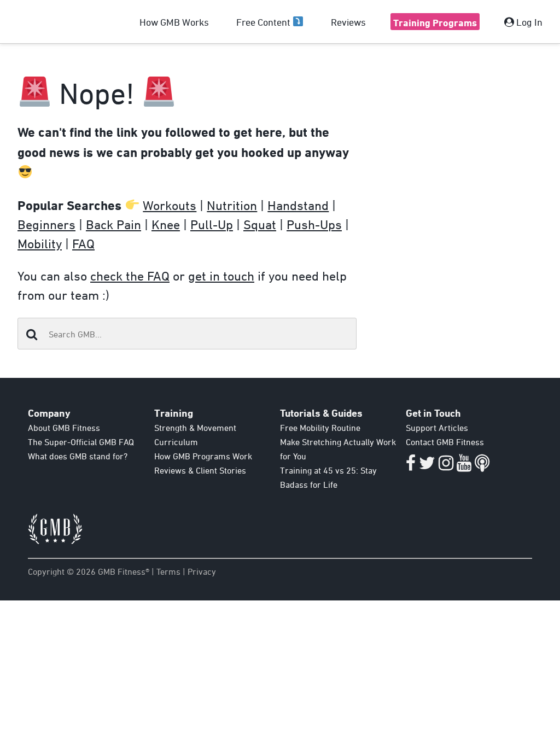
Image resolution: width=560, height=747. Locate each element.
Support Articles (437, 428)
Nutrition (232, 205)
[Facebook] (411, 466)
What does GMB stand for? (77, 456)
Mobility (40, 243)
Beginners (46, 224)
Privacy (202, 571)
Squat (259, 224)
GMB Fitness (38, 21)
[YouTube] (464, 466)
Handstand (298, 205)
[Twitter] (427, 466)
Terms (168, 571)
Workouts (169, 205)
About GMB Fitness (64, 428)
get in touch (221, 276)
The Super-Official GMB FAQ (81, 442)
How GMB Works (174, 21)
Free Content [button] (264, 21)
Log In (528, 21)
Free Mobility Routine (320, 428)
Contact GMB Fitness (445, 442)
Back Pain (113, 224)
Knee (165, 224)
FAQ (83, 243)
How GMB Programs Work (203, 456)
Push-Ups (314, 224)
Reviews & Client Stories (200, 470)
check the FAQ (130, 276)
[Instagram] (446, 466)
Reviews (348, 21)
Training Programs (435, 22)
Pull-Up (211, 224)
